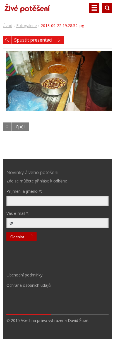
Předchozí (7, 40)
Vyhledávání (107, 8)
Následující (59, 40)
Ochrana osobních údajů (28, 285)
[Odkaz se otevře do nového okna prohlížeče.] (57, 81)
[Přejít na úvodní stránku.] (27, 10)
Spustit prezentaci (33, 40)
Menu (94, 8)
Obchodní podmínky (24, 275)
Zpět (20, 127)
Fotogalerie (26, 25)
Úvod (7, 25)
